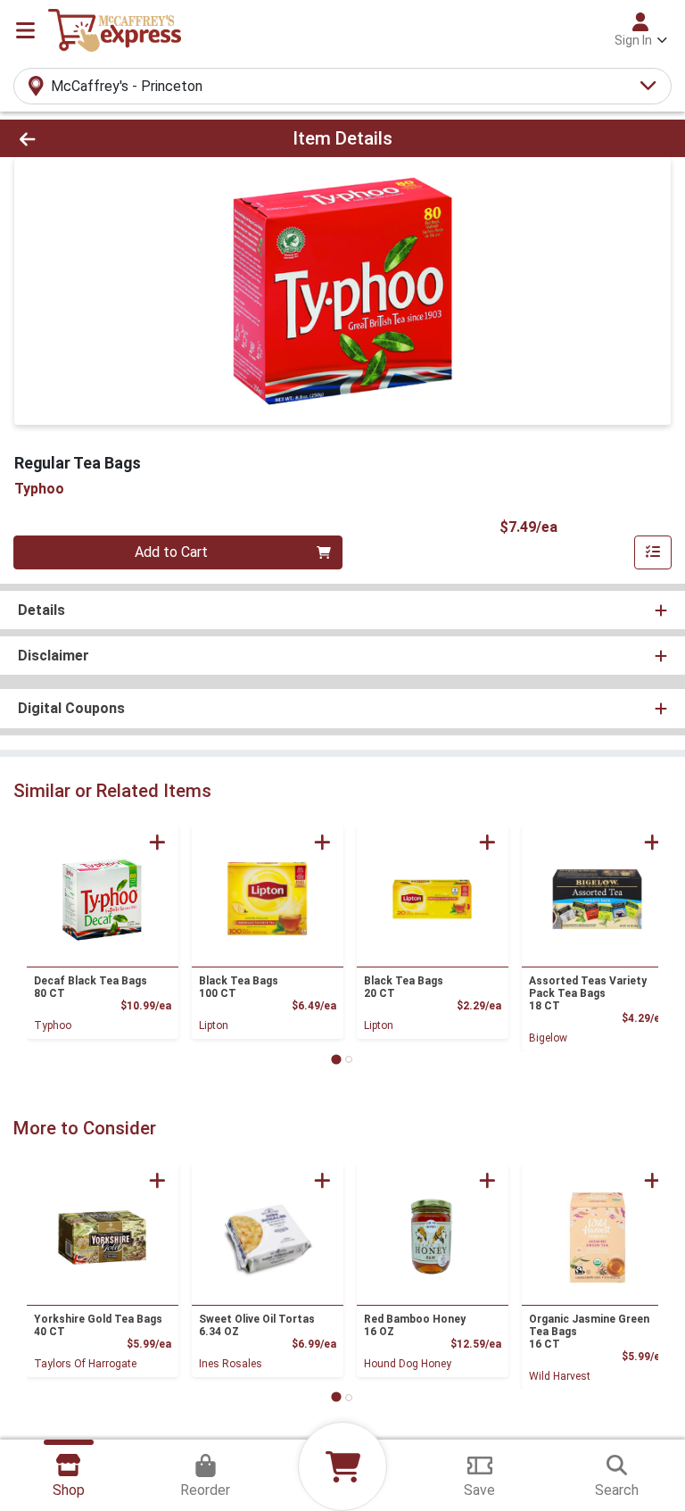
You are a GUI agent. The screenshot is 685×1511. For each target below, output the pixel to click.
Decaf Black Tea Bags (90, 987)
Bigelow (548, 1038)
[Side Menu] (25, 30)
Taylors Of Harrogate (85, 1363)
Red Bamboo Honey (415, 1325)
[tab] (336, 1059)
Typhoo (52, 1025)
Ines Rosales (230, 1363)
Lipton (213, 1025)
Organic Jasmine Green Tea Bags (589, 1331)
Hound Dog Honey (407, 1363)
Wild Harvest (559, 1376)
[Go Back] (96, 138)
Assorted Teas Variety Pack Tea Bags (588, 993)
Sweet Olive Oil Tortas (257, 1325)
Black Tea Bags (238, 987)
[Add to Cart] (157, 842)
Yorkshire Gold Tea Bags (98, 1325)
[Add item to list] (653, 552)
